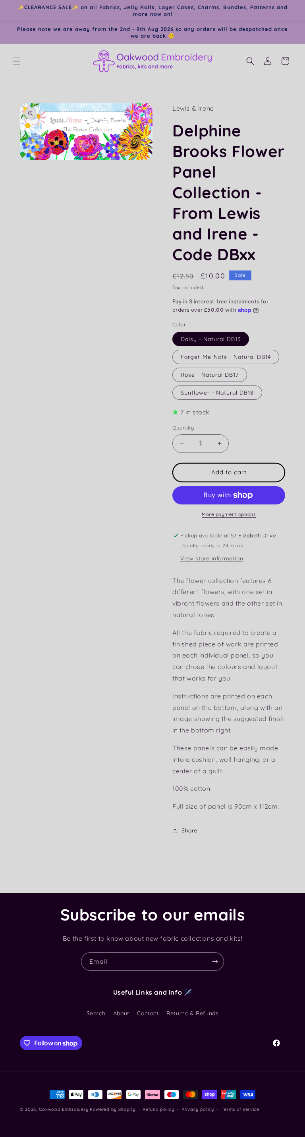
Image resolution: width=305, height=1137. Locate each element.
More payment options (229, 514)
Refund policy (158, 1109)
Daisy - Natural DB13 (211, 339)
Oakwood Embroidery (64, 1109)
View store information (211, 558)
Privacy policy (197, 1109)
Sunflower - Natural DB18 (217, 392)
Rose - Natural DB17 (210, 374)
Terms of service (240, 1109)
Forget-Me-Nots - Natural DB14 (226, 356)
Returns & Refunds (192, 1013)
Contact (147, 1013)
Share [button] (189, 830)
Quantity (183, 427)
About (121, 1013)
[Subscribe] (215, 961)
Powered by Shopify (112, 1109)
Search (96, 1013)
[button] (16, 61)
